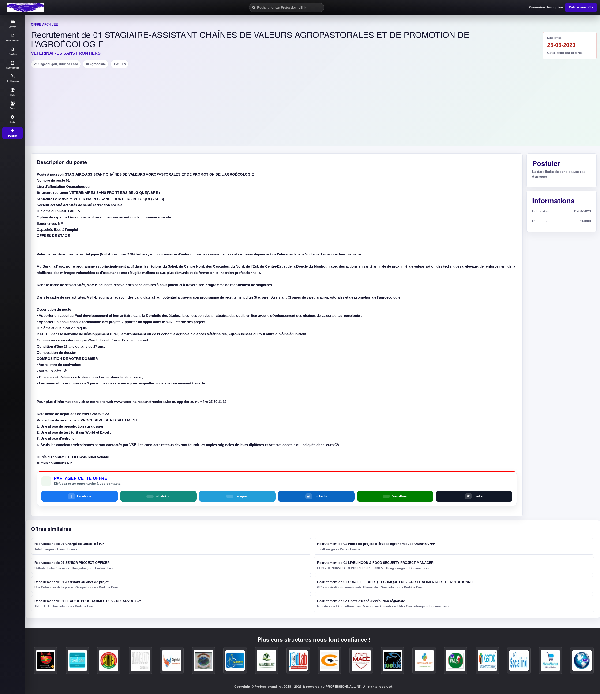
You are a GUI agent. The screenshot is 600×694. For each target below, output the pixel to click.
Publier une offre (581, 7)
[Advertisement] (312, 103)
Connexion (537, 7)
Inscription (555, 7)
